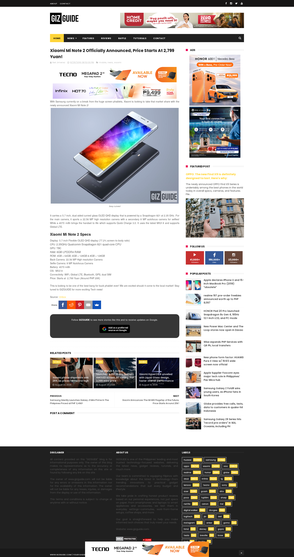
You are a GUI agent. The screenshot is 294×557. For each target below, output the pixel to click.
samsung (211, 459)
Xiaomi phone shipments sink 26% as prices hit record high (71, 379)
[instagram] (231, 3)
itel (221, 503)
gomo (226, 522)
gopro (221, 529)
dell (220, 516)
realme (187, 472)
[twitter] (236, 3)
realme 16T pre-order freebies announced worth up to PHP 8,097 (222, 299)
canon (205, 503)
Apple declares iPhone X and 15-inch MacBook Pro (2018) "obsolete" (224, 283)
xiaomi (117, 62)
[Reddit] (71, 305)
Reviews (106, 38)
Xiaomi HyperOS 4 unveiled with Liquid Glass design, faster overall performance (156, 377)
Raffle (122, 38)
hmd (186, 529)
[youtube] (242, 3)
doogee (213, 510)
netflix (187, 503)
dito (222, 491)
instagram (189, 522)
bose (220, 535)
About (53, 3)
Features (88, 38)
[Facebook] (63, 305)
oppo (186, 466)
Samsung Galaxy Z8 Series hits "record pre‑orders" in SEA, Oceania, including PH (222, 422)
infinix (205, 478)
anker (209, 522)
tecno (206, 485)
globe (226, 472)
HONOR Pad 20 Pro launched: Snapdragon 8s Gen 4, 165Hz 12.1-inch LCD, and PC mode (222, 314)
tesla (186, 535)
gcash (204, 491)
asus (186, 478)
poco (186, 497)
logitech (188, 516)
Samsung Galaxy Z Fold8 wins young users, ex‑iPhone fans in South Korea (222, 392)
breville (204, 535)
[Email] (88, 305)
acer (186, 491)
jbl (205, 516)
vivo (226, 466)
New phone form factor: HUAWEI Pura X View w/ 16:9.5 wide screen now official (224, 361)
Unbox (62, 297)
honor (208, 472)
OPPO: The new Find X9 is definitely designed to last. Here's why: (211, 176)
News (70, 38)
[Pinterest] (80, 305)
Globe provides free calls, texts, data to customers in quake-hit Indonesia (223, 407)
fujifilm (205, 497)
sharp (224, 497)
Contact (65, 3)
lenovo (187, 485)
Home (56, 38)
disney (202, 529)
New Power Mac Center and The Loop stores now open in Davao (223, 328)
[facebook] (226, 3)
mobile (102, 62)
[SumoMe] (97, 305)
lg (222, 478)
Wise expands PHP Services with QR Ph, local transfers (223, 343)
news (110, 62)
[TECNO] (147, 549)
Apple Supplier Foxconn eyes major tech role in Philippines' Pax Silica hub (222, 376)
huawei (187, 459)
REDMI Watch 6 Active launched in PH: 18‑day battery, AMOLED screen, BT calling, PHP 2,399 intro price (115, 376)
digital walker (191, 510)
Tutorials (139, 38)
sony (224, 485)
